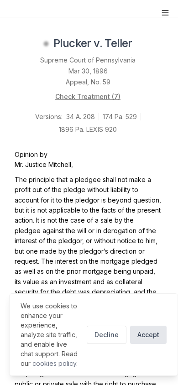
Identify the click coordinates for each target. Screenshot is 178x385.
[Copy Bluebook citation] (142, 44)
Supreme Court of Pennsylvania (88, 60)
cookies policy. (55, 363)
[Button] (165, 12)
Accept (148, 334)
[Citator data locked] (46, 44)
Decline (106, 334)
